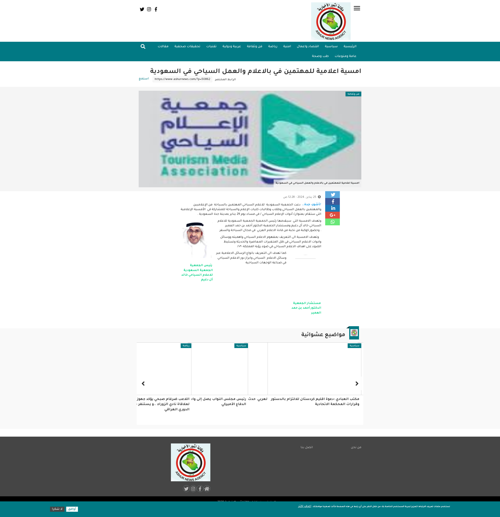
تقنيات (211, 46)
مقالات (163, 46)
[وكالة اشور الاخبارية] (331, 21)
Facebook (155, 9)
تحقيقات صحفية (187, 46)
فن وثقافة (254, 46)
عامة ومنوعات (345, 56)
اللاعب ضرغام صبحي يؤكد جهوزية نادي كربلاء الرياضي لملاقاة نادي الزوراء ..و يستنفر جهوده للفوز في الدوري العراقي (201, 405)
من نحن (356, 447)
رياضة (272, 46)
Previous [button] (356, 383)
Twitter (142, 9)
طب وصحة (320, 56)
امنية (287, 46)
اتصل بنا (307, 447)
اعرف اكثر (304, 506)
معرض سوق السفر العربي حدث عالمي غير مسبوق (316, 399)
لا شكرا (57, 509)
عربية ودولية (231, 46)
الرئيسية (350, 46)
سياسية (331, 46)
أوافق (72, 509)
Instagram (149, 9)
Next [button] (143, 383)
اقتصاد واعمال (308, 46)
